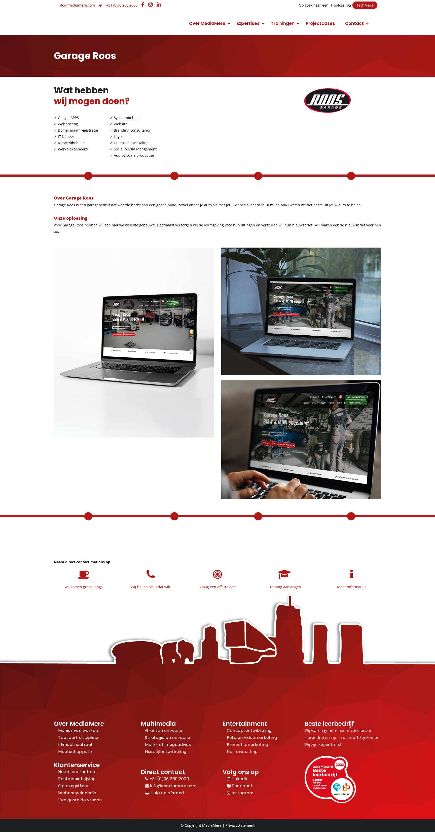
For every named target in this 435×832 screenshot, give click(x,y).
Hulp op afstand (167, 793)
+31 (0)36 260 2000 (121, 5)
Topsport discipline (78, 737)
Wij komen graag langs (83, 586)
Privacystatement (240, 825)
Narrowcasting (242, 752)
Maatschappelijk (75, 752)
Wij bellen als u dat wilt (150, 586)
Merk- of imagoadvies (168, 744)
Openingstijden (74, 786)
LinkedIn (239, 779)
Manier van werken (78, 730)
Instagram (242, 793)
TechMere (364, 5)
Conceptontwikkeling (249, 730)
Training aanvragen (284, 586)
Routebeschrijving (77, 779)
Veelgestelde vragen (80, 800)
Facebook (242, 786)
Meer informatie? (351, 586)
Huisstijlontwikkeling (166, 752)
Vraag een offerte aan (217, 586)
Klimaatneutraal (75, 744)
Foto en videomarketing (252, 737)
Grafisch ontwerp (163, 730)
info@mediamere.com (76, 5)
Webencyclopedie (77, 793)
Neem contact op (76, 772)
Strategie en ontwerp (167, 737)
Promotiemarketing (247, 744)
